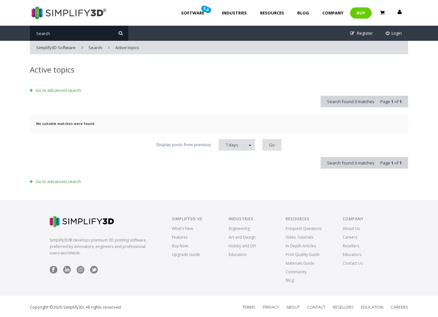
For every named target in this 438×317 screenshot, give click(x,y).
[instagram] (80, 272)
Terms (249, 307)
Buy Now (180, 246)
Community (296, 272)
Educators (352, 254)
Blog (303, 13)
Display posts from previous (197, 145)
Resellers (351, 246)
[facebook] (53, 272)
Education (238, 254)
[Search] (120, 33)
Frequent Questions (304, 228)
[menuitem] (394, 33)
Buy (361, 13)
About (293, 307)
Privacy (271, 307)
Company (332, 13)
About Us (351, 228)
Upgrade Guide (186, 254)
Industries (234, 13)
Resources (272, 13)
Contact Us (353, 263)
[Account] (399, 13)
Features (180, 237)
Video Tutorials (299, 237)
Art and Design (242, 237)
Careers (350, 237)
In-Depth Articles (301, 246)
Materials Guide (300, 263)
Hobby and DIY (242, 246)
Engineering (239, 228)
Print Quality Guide (303, 254)
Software (195, 10)
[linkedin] (67, 272)
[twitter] (94, 272)
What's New (182, 228)
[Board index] (68, 12)
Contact (316, 307)
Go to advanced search (58, 90)
